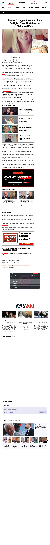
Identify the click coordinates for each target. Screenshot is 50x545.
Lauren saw (25, 85)
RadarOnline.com (7, 91)
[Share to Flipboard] (13, 59)
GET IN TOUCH (26, 244)
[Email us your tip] (11, 4)
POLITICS (17, 7)
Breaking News (26, 248)
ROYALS (31, 7)
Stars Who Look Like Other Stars (8, 267)
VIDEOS (37, 7)
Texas (19, 248)
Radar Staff (6, 57)
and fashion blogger (11, 78)
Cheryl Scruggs (7, 249)
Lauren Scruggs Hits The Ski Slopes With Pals (10, 260)
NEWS (3, 7)
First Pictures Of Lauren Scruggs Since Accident (11, 262)
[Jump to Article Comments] (2, 59)
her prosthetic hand (15, 158)
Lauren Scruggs (12, 248)
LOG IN (46, 2)
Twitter (14, 249)
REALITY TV (10, 7)
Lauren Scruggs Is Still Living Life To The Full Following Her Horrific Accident (16, 265)
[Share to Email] (17, 59)
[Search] (3, 3)
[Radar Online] (22, 2)
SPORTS (44, 7)
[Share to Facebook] (6, 59)
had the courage (8, 101)
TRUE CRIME (24, 7)
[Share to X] (10, 59)
